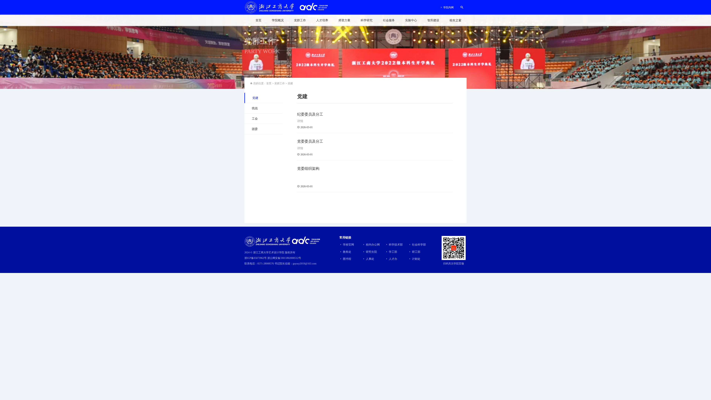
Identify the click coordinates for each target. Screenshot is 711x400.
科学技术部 (395, 244)
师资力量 (344, 20)
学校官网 (348, 244)
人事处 (369, 258)
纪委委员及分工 (310, 114)
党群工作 (300, 20)
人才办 (392, 258)
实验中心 (411, 20)
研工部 (415, 251)
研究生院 (371, 251)
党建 (290, 83)
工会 (255, 118)
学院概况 (278, 20)
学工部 (392, 251)
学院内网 (448, 7)
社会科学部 (418, 244)
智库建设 (433, 20)
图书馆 (346, 258)
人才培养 (322, 20)
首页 (258, 20)
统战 (255, 108)
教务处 (346, 251)
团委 (255, 129)
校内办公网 (372, 244)
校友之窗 (455, 20)
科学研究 (367, 20)
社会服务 (389, 20)
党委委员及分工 (310, 141)
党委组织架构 (308, 168)
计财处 (415, 258)
